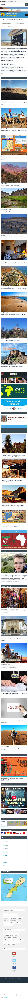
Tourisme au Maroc (7, 916)
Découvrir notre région (8, 837)
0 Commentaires (12, 26)
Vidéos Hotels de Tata (6, 523)
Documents (5, 855)
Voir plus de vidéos (4, 814)
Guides (3, 431)
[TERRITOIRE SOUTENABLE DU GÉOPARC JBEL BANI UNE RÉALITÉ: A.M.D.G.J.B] (14, 377)
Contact (10, 980)
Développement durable (8, 939)
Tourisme (22, 939)
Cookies (6, 980)
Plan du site (11, 978)
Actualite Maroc (7, 933)
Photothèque (5, 845)
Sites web (11, 925)
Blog (15, 978)
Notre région (15, 916)
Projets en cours (7, 922)
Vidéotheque (6, 920)
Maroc (16, 935)
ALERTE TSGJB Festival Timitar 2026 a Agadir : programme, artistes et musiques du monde (13, 779)
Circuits (3, 429)
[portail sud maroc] (9, 15)
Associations (13, 918)
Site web (4, 865)
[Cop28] (14, 391)
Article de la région (12, 913)
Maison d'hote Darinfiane (7, 454)
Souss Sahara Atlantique (8, 935)
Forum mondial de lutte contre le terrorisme (12, 942)
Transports (15, 937)
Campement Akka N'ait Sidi (7, 504)
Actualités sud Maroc (15, 933)
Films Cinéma (5, 852)
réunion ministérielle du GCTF (9, 944)
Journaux (4, 858)
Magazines (5, 862)
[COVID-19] (14, 405)
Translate (5, 997)
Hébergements (5, 426)
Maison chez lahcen (6, 479)
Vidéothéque (5, 841)
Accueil (6, 978)
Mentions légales (20, 978)
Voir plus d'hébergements (14, 531)
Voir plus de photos (4, 826)
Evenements (20, 918)
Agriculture (16, 939)
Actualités (5, 913)
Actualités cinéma (13, 920)
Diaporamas (5, 848)
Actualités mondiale (7, 937)
